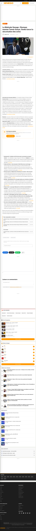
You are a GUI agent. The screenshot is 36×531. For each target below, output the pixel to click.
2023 (11, 476)
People (1, 493)
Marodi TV (1, 506)
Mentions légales (17, 524)
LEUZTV (1, 509)
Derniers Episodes (2, 505)
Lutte (0, 497)
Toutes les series (18, 339)
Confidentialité (22, 524)
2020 (20, 476)
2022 (14, 476)
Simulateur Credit (21, 496)
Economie (1, 490)
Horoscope (20, 494)
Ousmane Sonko (13, 237)
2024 (8, 476)
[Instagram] (25, 513)
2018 (26, 476)
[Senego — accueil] (8, 3)
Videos (1, 500)
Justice (1, 489)
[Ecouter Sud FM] (33, 352)
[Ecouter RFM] (33, 346)
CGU (19, 509)
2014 (5, 478)
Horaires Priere (21, 490)
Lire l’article (10, 162)
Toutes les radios (18, 364)
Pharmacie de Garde (21, 492)
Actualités (5, 23)
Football (1, 496)
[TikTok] (34, 0)
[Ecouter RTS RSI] (33, 358)
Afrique (1, 501)
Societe (1, 488)
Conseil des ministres (6, 237)
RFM (0, 515)
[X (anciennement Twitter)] (31, 0)
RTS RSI (1, 519)
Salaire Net (20, 489)
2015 (2, 478)
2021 (17, 476)
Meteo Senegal (20, 488)
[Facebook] (29, 0)
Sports (1, 494)
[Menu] (2, 3)
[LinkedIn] (27, 513)
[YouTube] (33, 0)
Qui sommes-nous (21, 505)
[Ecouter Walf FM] (33, 355)
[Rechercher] (20, 3)
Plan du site (13, 524)
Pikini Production (2, 510)
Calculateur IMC (21, 493)
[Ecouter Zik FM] (33, 349)
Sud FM (1, 518)
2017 (29, 476)
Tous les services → (21, 497)
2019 (23, 476)
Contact (20, 506)
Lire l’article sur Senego (11, 78)
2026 (2, 476)
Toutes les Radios (2, 514)
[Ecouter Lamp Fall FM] (33, 361)
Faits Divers (1, 498)
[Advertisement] (18, 13)
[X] (21, 513)
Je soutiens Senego (10, 136)
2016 (32, 476)
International (1, 492)
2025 (5, 476)
